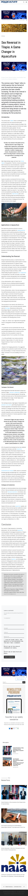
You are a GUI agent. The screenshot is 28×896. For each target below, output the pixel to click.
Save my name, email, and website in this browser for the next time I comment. (13, 641)
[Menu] (26, 2)
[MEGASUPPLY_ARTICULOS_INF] (14, 672)
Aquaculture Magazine (11, 891)
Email (6, 632)
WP (9, 893)
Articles (3, 36)
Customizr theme (21, 893)
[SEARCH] (12, 682)
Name (6, 628)
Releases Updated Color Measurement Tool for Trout (18, 762)
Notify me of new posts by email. (13, 652)
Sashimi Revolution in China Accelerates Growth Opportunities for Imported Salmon (18, 750)
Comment (7, 618)
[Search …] (23, 682)
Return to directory (20, 679)
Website (6, 636)
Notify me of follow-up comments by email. (12, 647)
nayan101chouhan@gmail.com (10, 594)
